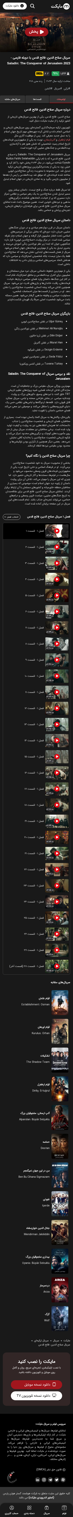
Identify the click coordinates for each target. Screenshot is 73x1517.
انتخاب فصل (12, 517)
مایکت (66, 1341)
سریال (57, 88)
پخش (33, 31)
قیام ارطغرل (64, 140)
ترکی (66, 88)
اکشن (48, 88)
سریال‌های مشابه (12, 99)
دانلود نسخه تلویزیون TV (33, 1395)
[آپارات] (63, 1479)
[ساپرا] (12, 1477)
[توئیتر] (56, 1479)
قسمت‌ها (37, 99)
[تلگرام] (50, 1479)
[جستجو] (32, 6)
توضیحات (61, 99)
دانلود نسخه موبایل (37, 1384)
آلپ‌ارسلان (49, 140)
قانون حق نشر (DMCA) (49, 1470)
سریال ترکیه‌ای (41, 1341)
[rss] (37, 1479)
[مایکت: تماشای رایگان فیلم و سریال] (60, 6)
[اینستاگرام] (44, 1479)
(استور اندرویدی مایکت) (41, 1498)
